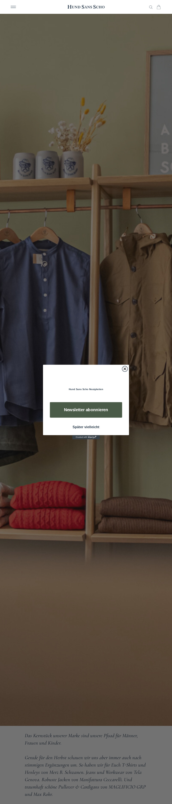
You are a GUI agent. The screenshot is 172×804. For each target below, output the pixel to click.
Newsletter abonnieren (86, 409)
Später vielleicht (86, 427)
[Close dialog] (125, 368)
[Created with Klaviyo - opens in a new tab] (86, 437)
